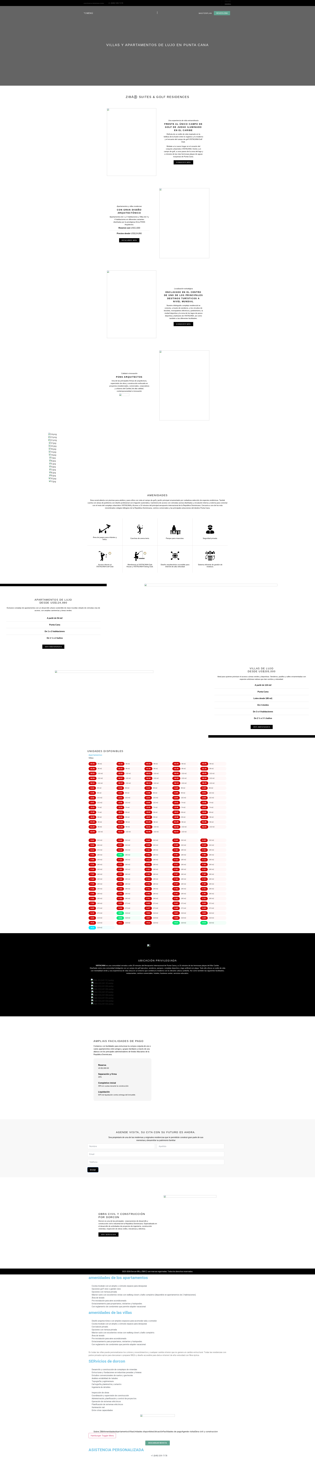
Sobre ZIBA (99, 1431)
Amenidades (109, 1431)
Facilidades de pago (172, 1431)
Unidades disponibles (144, 1431)
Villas (131, 1431)
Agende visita (188, 1431)
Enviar (93, 1170)
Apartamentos (122, 1431)
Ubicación (158, 1431)
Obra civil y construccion (206, 1431)
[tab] (157, 755)
